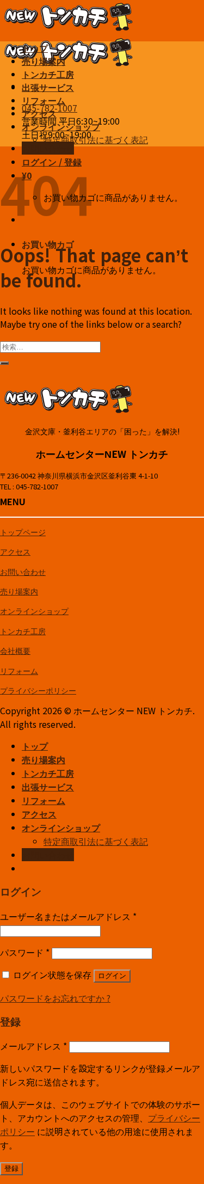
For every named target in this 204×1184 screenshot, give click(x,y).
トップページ (23, 531)
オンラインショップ (61, 127)
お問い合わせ (23, 571)
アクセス (39, 114)
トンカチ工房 (48, 74)
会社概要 (15, 650)
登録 (11, 1168)
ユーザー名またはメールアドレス (68, 916)
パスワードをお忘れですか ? (55, 997)
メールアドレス (33, 1045)
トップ (35, 48)
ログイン (112, 976)
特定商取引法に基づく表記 (96, 139)
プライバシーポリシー (38, 690)
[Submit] (4, 363)
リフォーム (43, 101)
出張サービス (48, 88)
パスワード (25, 952)
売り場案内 (43, 61)
